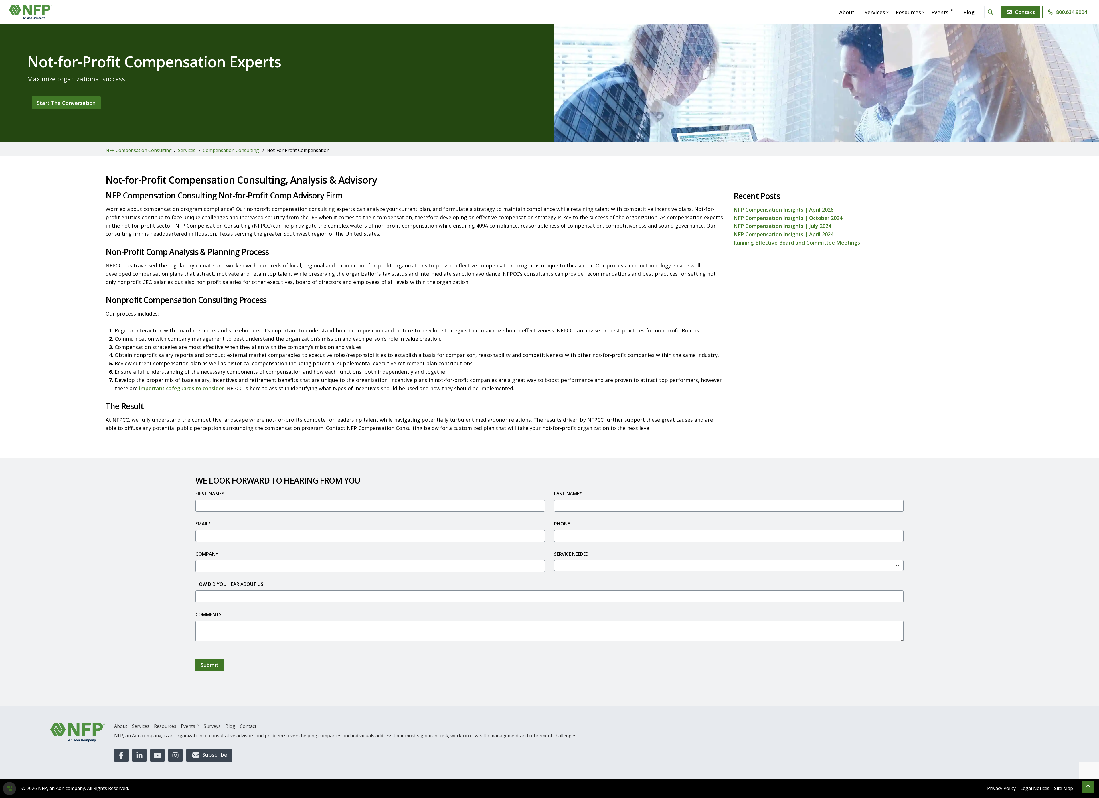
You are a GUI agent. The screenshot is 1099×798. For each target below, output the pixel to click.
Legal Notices (1034, 788)
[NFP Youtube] (157, 755)
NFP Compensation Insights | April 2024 (783, 234)
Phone (562, 524)
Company (206, 554)
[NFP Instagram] (175, 755)
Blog (969, 12)
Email (203, 524)
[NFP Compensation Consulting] (30, 12)
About (846, 12)
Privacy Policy (1001, 788)
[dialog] (9, 788)
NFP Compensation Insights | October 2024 (788, 217)
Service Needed (571, 554)
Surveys (212, 726)
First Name (209, 493)
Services (875, 12)
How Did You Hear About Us (229, 584)
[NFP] (77, 732)
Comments (208, 614)
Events (939, 12)
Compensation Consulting (231, 150)
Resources (908, 12)
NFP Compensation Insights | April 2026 (783, 209)
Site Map (1063, 788)
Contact (1025, 12)
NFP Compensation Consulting (139, 150)
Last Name (568, 493)
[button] (1088, 787)
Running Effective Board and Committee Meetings (797, 242)
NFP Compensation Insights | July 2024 (782, 225)
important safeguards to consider (181, 388)
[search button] (990, 12)
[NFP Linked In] (139, 755)
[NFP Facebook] (121, 755)
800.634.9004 (1071, 12)
